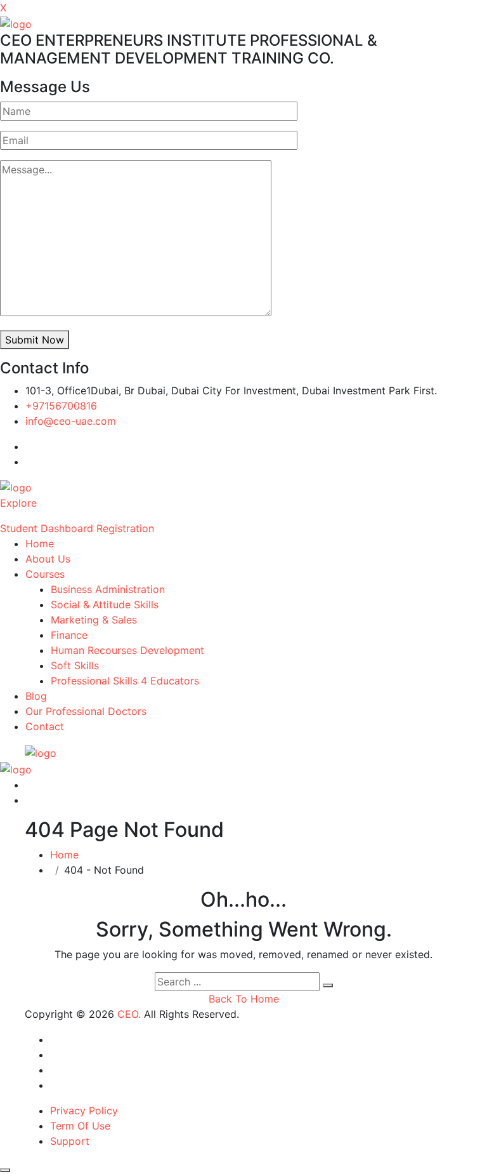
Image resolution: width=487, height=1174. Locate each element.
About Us (47, 558)
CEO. (129, 1014)
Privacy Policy (84, 1110)
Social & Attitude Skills (105, 604)
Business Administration (108, 589)
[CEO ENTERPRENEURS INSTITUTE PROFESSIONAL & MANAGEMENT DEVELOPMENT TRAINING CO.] (16, 23)
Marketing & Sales (94, 619)
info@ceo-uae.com (70, 421)
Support (69, 1141)
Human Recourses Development (127, 650)
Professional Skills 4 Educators (125, 680)
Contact (44, 726)
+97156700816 (61, 405)
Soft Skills (75, 665)
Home (39, 543)
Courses (45, 574)
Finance (69, 635)
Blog (36, 696)
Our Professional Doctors (85, 711)
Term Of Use (80, 1125)
